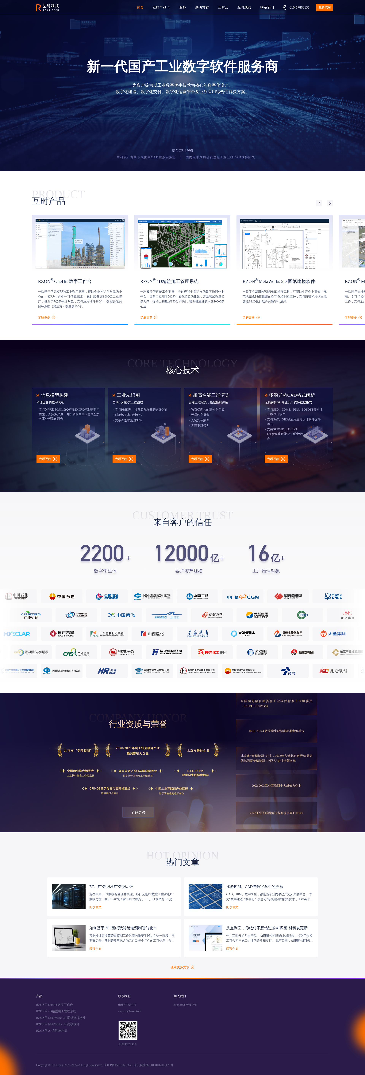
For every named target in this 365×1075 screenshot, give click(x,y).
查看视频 (45, 459)
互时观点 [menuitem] (244, 7)
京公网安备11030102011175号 (153, 1065)
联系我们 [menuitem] (267, 7)
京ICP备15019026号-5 (118, 1065)
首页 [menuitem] (140, 7)
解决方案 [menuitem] (202, 7)
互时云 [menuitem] (223, 7)
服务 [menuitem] (182, 7)
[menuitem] (161, 7)
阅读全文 (95, 907)
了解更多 (138, 812)
